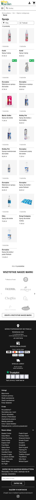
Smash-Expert (24, 440)
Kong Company (25, 216)
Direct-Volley (6, 440)
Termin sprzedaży (8, 414)
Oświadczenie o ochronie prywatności (14, 426)
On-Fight (4, 464)
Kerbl (4, 51)
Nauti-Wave (6, 461)
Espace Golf (6, 443)
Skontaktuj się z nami (18, 332)
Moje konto (5, 393)
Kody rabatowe (7, 403)
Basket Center (6, 433)
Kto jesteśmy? (6, 410)
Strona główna (6, 13)
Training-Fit (23, 450)
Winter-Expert (23, 461)
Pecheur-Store (24, 436)
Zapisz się (18, 483)
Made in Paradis (7, 459)
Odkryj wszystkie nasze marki (18, 315)
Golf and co (5, 450)
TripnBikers (23, 457)
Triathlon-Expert (24, 454)
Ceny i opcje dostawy (9, 424)
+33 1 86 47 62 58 (18, 338)
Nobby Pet (23, 115)
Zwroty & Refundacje (9, 417)
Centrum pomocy (7, 396)
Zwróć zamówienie (18, 368)
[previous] (1, 293)
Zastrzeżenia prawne (9, 419)
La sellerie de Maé (8, 457)
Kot (14, 13)
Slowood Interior (24, 438)
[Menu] (2, 8)
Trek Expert (23, 452)
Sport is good (23, 447)
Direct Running (7, 438)
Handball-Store (7, 452)
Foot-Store (5, 445)
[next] (34, 293)
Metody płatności (7, 421)
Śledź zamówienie (8, 398)
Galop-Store (6, 447)
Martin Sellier (6, 115)
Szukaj (11, 8)
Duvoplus (5, 82)
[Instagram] (18, 496)
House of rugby (7, 454)
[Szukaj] (7, 8)
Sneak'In (22, 443)
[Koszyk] (34, 2)
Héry (3, 216)
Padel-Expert (23, 433)
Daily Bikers (6, 436)
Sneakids (22, 445)
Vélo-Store (22, 459)
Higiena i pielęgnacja (23, 13)
